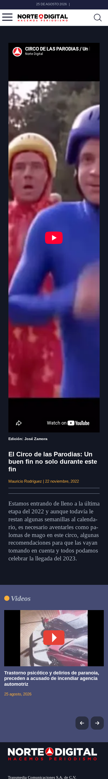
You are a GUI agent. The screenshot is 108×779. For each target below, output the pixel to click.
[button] (97, 723)
